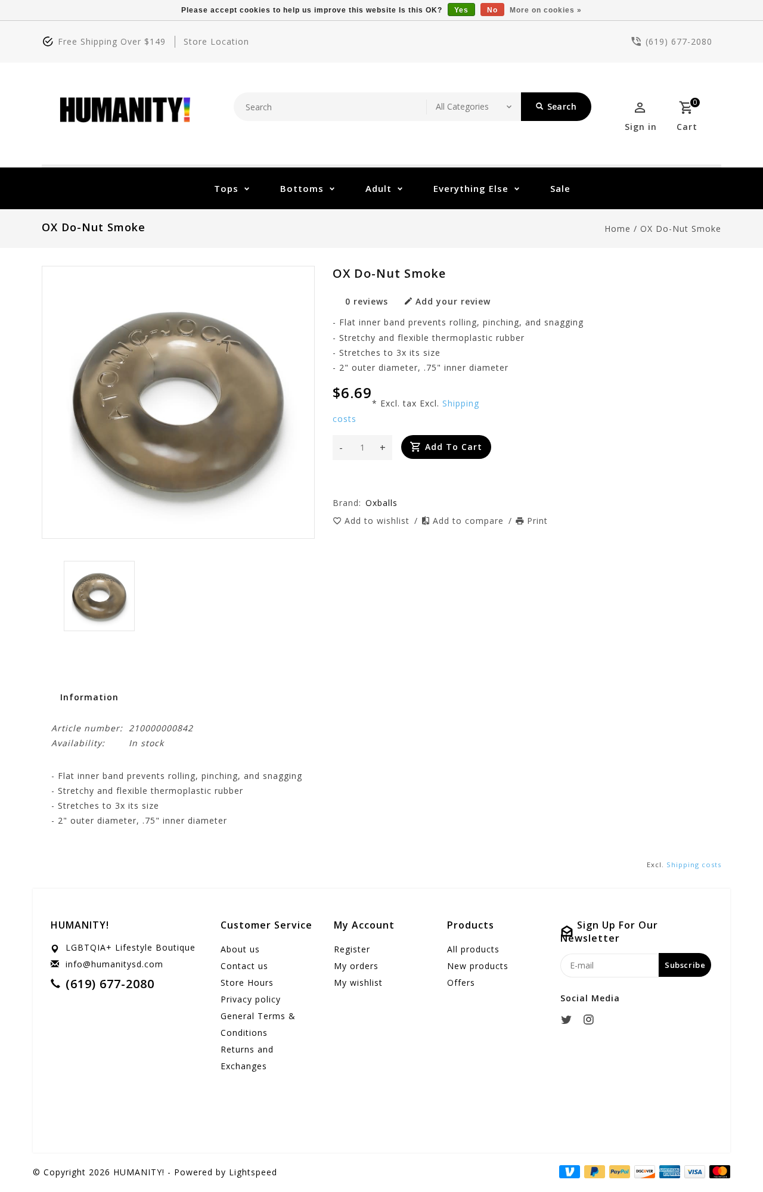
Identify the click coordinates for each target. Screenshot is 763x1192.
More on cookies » (546, 10)
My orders (356, 965)
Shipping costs (693, 864)
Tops (226, 188)
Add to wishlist (378, 520)
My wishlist (358, 982)
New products (477, 965)
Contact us (244, 965)
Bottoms (302, 188)
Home (617, 228)
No (492, 10)
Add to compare (470, 520)
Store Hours (247, 982)
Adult (378, 188)
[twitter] (569, 1019)
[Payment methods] (717, 1171)
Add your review (453, 301)
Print (537, 520)
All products (473, 949)
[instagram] (591, 1019)
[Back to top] (727, 1156)
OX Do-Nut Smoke (680, 228)
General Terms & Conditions (258, 1024)
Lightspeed (253, 1172)
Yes (461, 10)
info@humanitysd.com (114, 964)
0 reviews (366, 301)
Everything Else (470, 188)
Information (89, 697)
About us (240, 949)
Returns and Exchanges (247, 1058)
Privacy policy (251, 999)
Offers (461, 982)
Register (352, 949)
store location (216, 41)
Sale (560, 188)
